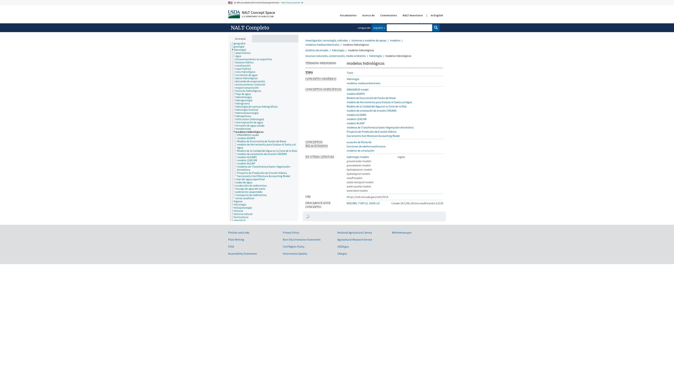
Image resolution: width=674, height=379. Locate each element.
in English (437, 15)
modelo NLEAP (356, 123)
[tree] (263, 131)
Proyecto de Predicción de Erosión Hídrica (371, 131)
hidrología (338, 50)
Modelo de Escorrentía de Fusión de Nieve (371, 98)
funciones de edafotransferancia (366, 146)
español (377, 27)
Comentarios (388, 15)
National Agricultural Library (354, 232)
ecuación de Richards (359, 142)
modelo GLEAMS (356, 115)
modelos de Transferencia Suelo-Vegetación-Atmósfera (380, 127)
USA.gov (342, 253)
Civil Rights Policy (293, 246)
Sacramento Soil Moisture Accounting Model (373, 136)
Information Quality (295, 253)
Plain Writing (236, 239)
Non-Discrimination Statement (302, 239)
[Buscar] (436, 27)
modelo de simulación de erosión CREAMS (372, 110)
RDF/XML (352, 203)
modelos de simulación (360, 150)
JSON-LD (374, 203)
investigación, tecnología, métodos (326, 40)
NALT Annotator (413, 15)
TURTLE (363, 203)
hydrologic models (358, 157)
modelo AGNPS (356, 93)
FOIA (231, 246)
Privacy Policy (291, 232)
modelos (395, 40)
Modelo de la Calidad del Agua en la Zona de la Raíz (377, 106)
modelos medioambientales (322, 44)
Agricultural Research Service (354, 239)
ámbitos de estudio (316, 50)
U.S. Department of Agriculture (258, 16)
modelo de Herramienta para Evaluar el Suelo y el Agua (379, 102)
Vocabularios (348, 15)
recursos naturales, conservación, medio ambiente (335, 56)
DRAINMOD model (358, 89)
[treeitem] (241, 43)
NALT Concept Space (258, 12)
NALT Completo (250, 28)
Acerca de (368, 15)
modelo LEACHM (357, 119)
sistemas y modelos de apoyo (369, 40)
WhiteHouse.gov (402, 232)
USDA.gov (343, 246)
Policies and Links (238, 232)
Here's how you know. (290, 2)
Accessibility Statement (242, 253)
